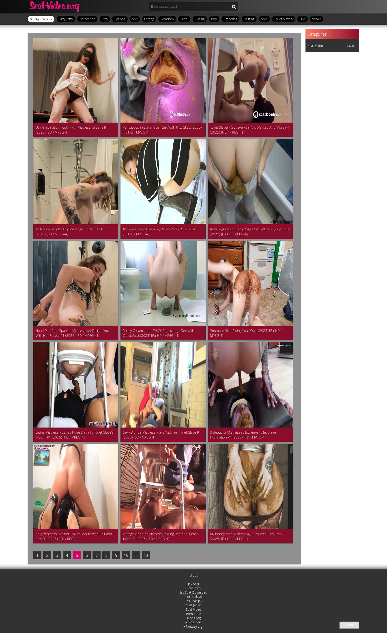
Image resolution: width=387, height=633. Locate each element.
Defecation (87, 19)
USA (302, 19)
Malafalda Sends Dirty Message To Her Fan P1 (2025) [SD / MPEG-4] (70, 231)
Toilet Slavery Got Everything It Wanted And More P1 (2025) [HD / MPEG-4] (249, 129)
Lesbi (184, 19)
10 (126, 555)
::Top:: (193, 575)
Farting (149, 19)
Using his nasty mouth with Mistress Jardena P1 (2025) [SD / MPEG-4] (72, 129)
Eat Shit (119, 19)
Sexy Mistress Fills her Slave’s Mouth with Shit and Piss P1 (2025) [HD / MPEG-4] (74, 536)
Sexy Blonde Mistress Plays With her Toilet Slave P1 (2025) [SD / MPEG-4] (162, 434)
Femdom (167, 19)
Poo (214, 19)
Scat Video (315, 45)
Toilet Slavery (283, 19)
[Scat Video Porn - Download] (55, 6)
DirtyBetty (66, 19)
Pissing (199, 19)
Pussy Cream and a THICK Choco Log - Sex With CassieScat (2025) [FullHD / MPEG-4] (158, 333)
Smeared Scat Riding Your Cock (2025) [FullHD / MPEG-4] (246, 333)
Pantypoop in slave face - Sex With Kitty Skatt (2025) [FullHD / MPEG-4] (162, 129)
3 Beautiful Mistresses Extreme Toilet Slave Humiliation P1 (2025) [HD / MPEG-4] (243, 434)
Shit (135, 19)
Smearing (230, 19)
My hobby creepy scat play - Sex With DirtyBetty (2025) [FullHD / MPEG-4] (246, 536)
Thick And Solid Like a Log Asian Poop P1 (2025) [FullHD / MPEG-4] (159, 231)
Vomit (316, 19)
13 (146, 555)
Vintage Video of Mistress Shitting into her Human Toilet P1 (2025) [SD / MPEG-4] (161, 536)
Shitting (249, 19)
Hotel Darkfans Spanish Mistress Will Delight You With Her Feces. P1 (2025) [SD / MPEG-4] (72, 333)
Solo (264, 19)
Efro (105, 19)
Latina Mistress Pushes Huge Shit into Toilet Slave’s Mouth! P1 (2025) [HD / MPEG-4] (75, 434)
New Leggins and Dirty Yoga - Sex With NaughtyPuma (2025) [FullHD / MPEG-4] (249, 231)
